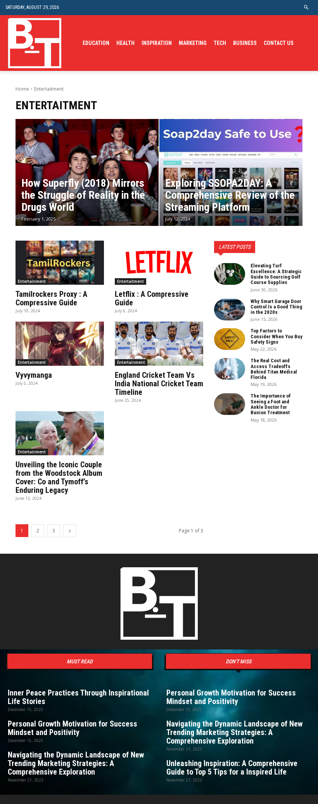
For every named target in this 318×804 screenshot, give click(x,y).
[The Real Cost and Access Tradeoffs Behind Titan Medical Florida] (229, 369)
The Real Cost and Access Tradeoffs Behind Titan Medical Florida (274, 369)
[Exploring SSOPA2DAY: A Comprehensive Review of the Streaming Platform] (230, 172)
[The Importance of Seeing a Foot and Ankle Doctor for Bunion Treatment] (229, 404)
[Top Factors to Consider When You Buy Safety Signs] (229, 339)
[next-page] (69, 530)
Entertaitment (130, 281)
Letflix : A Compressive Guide (151, 298)
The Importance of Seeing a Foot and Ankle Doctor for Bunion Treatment (271, 404)
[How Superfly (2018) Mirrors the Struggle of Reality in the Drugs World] (87, 172)
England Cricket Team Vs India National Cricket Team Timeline (159, 383)
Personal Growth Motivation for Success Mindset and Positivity (72, 728)
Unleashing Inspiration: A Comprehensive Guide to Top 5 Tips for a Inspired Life (231, 767)
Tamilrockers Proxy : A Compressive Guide (51, 298)
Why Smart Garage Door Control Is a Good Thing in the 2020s (276, 306)
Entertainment (32, 281)
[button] (307, 8)
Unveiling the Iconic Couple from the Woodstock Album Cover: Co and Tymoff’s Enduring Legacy (59, 477)
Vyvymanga (34, 375)
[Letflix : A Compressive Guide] (159, 263)
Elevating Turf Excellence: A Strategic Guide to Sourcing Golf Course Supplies (276, 274)
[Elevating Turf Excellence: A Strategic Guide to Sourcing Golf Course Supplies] (229, 274)
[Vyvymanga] (60, 344)
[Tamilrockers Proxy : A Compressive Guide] (60, 263)
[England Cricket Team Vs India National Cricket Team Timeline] (159, 344)
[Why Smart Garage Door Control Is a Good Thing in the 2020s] (229, 309)
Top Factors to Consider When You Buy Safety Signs (276, 336)
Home (22, 89)
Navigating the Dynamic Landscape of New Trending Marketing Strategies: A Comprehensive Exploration (76, 763)
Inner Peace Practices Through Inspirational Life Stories (78, 697)
